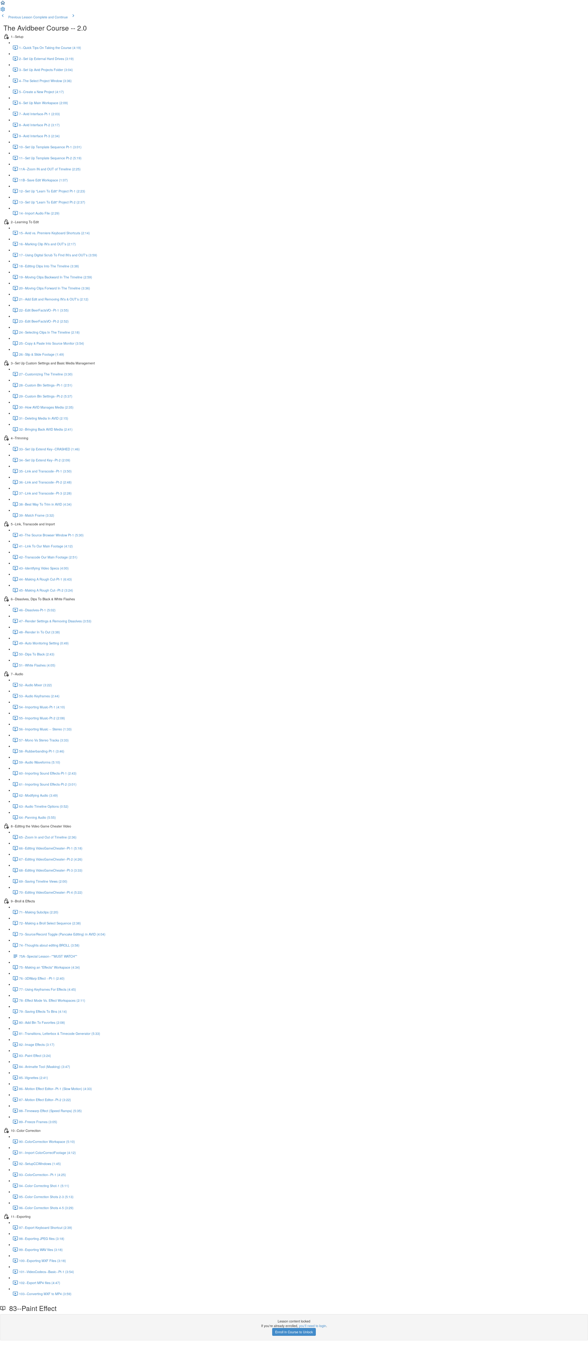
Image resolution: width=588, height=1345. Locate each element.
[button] (3, 4)
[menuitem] (3, 10)
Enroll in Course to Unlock (294, 1332)
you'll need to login (312, 1325)
